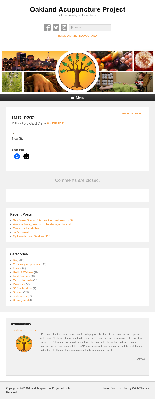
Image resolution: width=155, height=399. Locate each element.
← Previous (125, 113)
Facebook (47, 27)
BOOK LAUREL (67, 35)
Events (17, 268)
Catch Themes (140, 388)
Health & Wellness (23, 272)
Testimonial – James (24, 330)
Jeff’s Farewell (21, 232)
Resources (19, 284)
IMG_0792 (58, 123)
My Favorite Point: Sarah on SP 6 (31, 236)
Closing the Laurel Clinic (26, 228)
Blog (15, 260)
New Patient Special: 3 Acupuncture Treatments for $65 (43, 220)
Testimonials (20, 296)
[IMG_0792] (13, 133)
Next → (139, 113)
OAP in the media (23, 280)
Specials (17, 292)
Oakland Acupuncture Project (77, 9)
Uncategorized (21, 300)
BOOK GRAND (88, 35)
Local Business (21, 276)
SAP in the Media (22, 288)
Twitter (56, 27)
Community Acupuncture (26, 264)
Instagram (64, 27)
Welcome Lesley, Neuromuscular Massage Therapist (42, 224)
